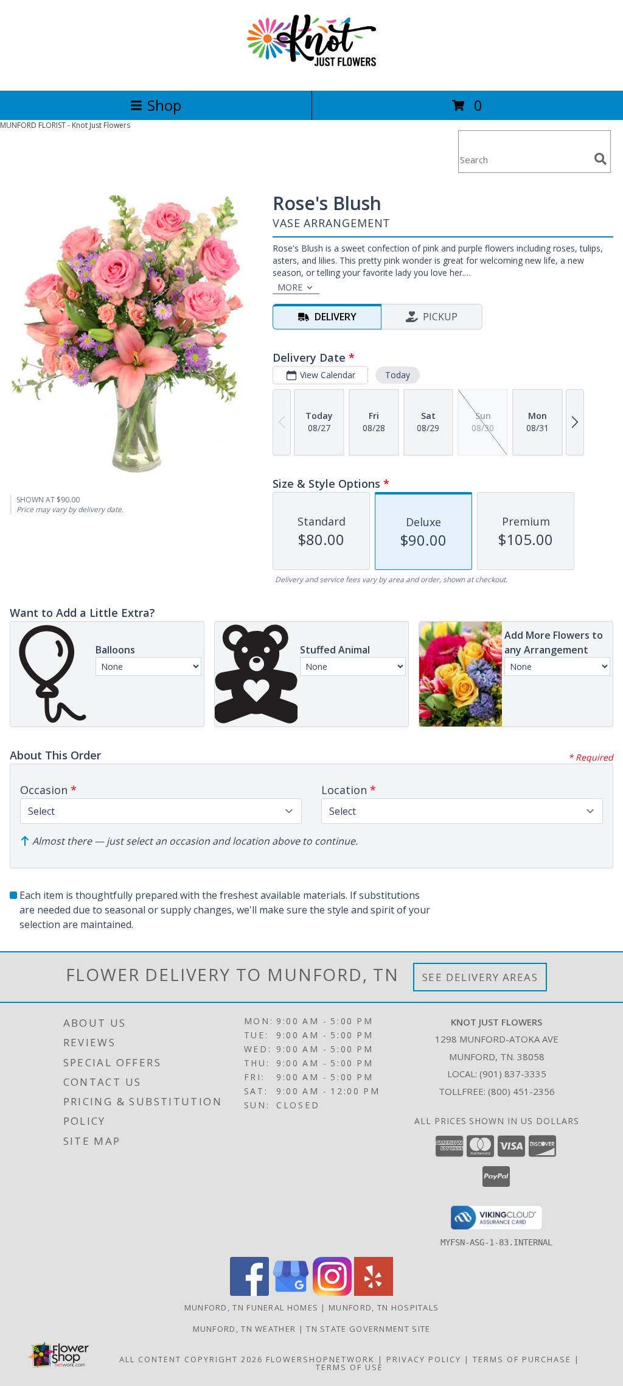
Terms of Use (349, 1367)
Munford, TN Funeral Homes (251, 1307)
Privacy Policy (423, 1359)
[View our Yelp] (373, 1292)
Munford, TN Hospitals (384, 1307)
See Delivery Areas (480, 977)
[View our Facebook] (249, 1292)
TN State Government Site (368, 1328)
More (289, 287)
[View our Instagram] (332, 1292)
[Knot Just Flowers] (311, 73)
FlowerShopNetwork (320, 1359)
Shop (164, 105)
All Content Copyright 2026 (191, 1359)
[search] (600, 159)
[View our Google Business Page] (290, 1292)
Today (397, 375)
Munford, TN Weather (244, 1328)
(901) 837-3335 (512, 1074)
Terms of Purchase (522, 1359)
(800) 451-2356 (521, 1091)
